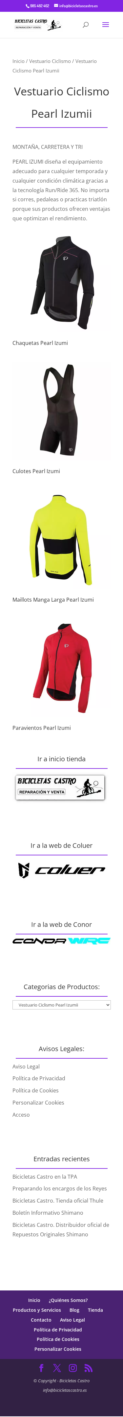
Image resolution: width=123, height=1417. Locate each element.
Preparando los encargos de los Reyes (59, 1188)
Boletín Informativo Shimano (47, 1212)
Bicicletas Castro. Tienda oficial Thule (57, 1200)
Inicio (18, 61)
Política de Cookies (35, 1090)
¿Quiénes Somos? (68, 1300)
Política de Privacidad (38, 1078)
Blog (74, 1310)
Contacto (41, 1320)
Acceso (21, 1114)
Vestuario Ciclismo (50, 61)
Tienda (95, 1310)
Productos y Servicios (37, 1310)
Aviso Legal (26, 1066)
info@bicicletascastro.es (65, 1390)
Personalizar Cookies (38, 1102)
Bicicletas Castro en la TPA (44, 1176)
